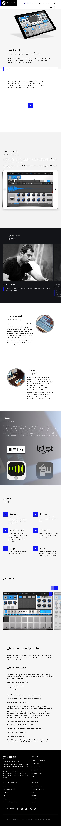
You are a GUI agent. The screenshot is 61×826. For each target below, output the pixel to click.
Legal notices (37, 819)
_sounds (35, 3)
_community (49, 3)
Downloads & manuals (9, 789)
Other (33, 776)
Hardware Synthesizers (38, 760)
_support (57, 3)
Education (34, 795)
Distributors (6, 799)
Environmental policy (37, 789)
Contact (33, 802)
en (51, 7)
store (4, 786)
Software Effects (36, 773)
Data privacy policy (48, 819)
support (5, 792)
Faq (4, 795)
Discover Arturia (36, 786)
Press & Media (35, 799)
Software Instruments (37, 770)
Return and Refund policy (10, 802)
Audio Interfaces (36, 766)
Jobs (32, 792)
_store (41, 3)
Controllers (35, 763)
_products (27, 3)
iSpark (8, 69)
